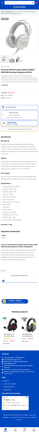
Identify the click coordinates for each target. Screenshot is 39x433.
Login (4, 271)
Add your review (5, 66)
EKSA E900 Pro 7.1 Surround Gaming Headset (9, 336)
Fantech (8, 98)
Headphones (9, 11)
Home (2, 11)
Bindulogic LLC (7, 417)
